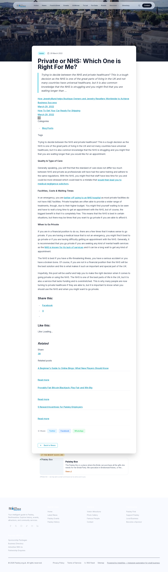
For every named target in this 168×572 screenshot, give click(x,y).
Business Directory (15, 543)
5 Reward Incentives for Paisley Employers (60, 407)
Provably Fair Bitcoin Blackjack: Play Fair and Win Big (65, 387)
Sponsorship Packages (17, 540)
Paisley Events (53, 518)
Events (66, 5)
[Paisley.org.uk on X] (16, 526)
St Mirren (75, 5)
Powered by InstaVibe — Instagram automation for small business (133, 563)
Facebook (65, 431)
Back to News (50, 445)
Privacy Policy (58, 563)
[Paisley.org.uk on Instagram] (21, 526)
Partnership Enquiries (16, 550)
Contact (147, 5)
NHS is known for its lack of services (64, 247)
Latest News (52, 515)
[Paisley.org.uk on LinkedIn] (37, 526)
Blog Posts (47, 128)
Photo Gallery (92, 515)
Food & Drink (55, 5)
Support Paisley (132, 515)
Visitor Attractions (94, 512)
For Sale (94, 5)
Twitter (52, 431)
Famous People (93, 518)
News (44, 5)
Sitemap (101, 563)
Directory (126, 5)
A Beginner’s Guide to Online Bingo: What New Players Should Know (73, 368)
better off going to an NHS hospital (82, 197)
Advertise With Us (15, 547)
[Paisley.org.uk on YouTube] (32, 526)
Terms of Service (74, 563)
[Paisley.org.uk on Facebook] (10, 526)
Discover (113, 5)
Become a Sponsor (134, 522)
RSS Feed (91, 563)
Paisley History (54, 522)
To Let (85, 5)
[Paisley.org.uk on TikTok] (26, 526)
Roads (103, 5)
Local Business (132, 518)
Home (36, 5)
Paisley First (131, 512)
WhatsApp (79, 431)
